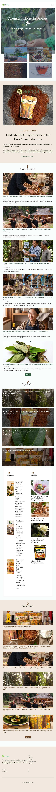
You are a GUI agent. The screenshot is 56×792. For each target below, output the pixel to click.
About (4, 769)
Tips (30, 761)
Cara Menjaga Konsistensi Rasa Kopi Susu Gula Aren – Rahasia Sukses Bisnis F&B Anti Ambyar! (28, 251)
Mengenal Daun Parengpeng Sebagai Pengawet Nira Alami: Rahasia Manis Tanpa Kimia (28, 352)
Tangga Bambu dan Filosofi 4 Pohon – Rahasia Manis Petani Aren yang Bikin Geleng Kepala (28, 398)
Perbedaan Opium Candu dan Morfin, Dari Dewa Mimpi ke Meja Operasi (40, 487)
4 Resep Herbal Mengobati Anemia (40, 552)
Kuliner (31, 759)
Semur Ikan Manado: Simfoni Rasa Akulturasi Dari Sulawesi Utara (10, 566)
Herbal (30, 763)
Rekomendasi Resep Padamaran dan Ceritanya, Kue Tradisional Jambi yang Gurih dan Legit (10, 488)
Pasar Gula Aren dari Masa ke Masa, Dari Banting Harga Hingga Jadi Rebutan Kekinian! (28, 184)
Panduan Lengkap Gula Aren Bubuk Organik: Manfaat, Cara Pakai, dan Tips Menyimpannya (28, 417)
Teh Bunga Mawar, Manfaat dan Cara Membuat (40, 530)
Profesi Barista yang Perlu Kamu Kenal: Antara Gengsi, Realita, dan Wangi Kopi (28, 319)
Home (30, 755)
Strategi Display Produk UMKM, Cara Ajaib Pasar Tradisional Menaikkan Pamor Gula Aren (28, 285)
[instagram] (28, 769)
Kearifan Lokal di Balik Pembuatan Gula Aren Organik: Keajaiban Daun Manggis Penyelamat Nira (28, 437)
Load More (28, 374)
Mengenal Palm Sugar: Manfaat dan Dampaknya (28, 457)
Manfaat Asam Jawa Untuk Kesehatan (40, 509)
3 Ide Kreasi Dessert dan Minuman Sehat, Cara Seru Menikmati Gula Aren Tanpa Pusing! (10, 527)
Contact (5, 771)
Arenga (31, 757)
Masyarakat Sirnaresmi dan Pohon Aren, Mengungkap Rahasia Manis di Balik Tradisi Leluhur (28, 217)
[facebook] (28, 771)
